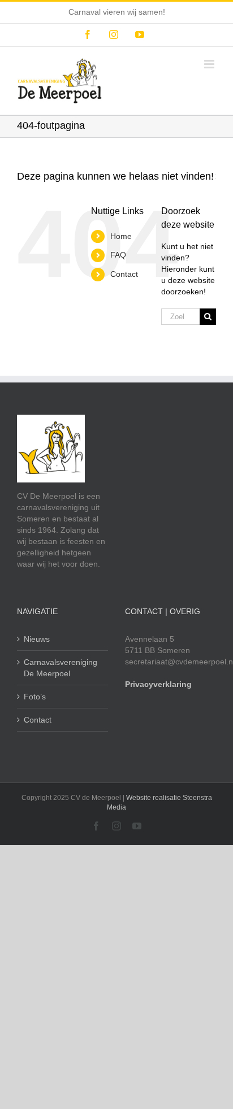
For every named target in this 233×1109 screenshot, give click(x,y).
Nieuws (37, 638)
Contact (124, 274)
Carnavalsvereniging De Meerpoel (60, 668)
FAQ (118, 254)
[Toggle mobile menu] (210, 64)
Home (121, 236)
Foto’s (35, 696)
